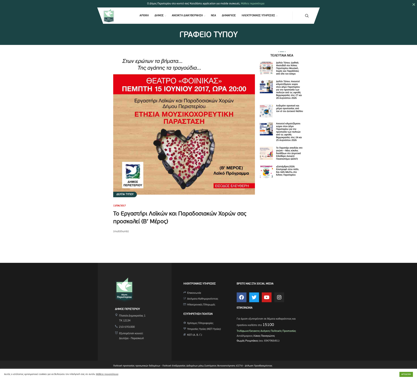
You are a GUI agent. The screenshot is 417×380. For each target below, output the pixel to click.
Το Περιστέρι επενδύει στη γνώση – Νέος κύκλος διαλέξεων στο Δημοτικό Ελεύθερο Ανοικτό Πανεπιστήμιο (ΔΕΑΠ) (289, 153)
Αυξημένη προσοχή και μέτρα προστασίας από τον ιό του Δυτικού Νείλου (289, 109)
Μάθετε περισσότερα (252, 3)
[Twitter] (254, 297)
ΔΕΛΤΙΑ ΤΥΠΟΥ (125, 194)
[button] (306, 15)
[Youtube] (267, 297)
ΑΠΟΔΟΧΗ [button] (406, 374)
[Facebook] (241, 297)
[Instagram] (279, 297)
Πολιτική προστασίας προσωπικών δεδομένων (136, 366)
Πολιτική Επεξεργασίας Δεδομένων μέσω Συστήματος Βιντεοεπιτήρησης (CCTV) (202, 366)
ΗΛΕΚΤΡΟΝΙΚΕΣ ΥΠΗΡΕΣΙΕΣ (199, 284)
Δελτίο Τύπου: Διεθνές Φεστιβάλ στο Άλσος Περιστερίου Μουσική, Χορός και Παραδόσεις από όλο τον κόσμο (287, 68)
